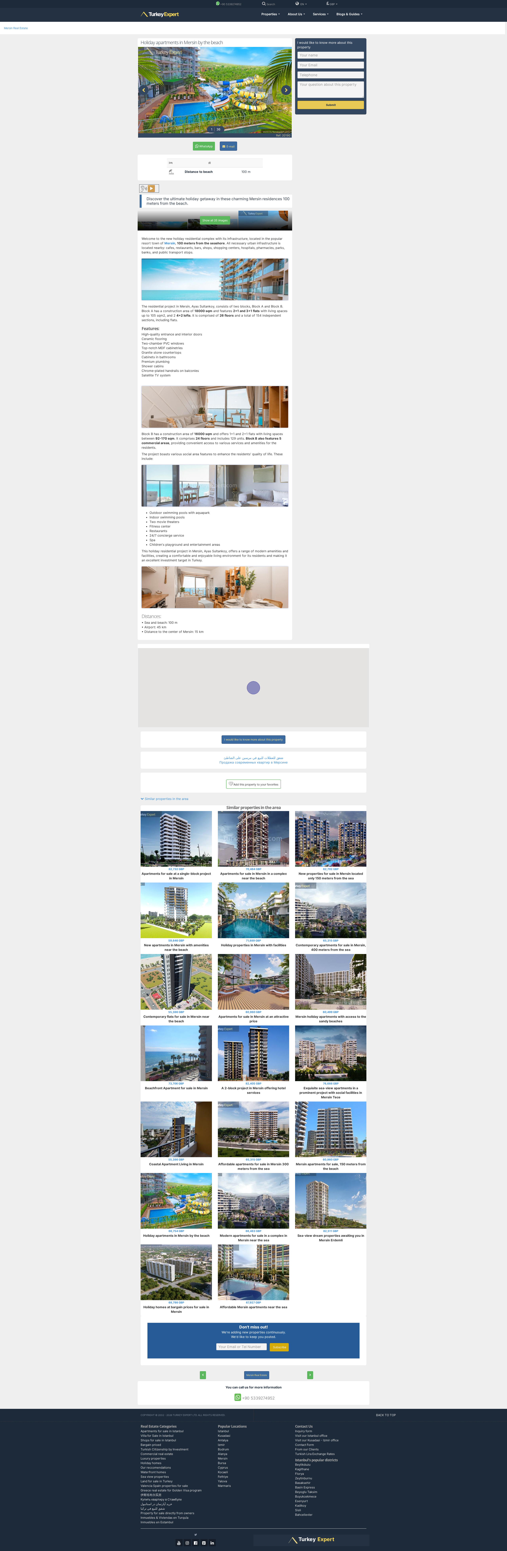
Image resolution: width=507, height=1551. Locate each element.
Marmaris (224, 1486)
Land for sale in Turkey (156, 1481)
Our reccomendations (156, 1467)
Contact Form (304, 1445)
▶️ (151, 188)
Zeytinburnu (303, 1478)
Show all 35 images (215, 220)
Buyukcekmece (305, 1496)
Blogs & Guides (348, 14)
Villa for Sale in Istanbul (157, 1436)
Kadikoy (300, 1505)
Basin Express (305, 1487)
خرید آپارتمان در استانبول (156, 1504)
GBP (332, 4)
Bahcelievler (304, 1515)
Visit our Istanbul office (311, 1436)
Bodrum (223, 1449)
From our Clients (307, 1449)
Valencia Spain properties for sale (164, 1486)
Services (320, 14)
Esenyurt (301, 1501)
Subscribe (279, 1347)
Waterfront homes (153, 1472)
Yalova (222, 1481)
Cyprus (223, 1467)
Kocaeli (223, 1472)
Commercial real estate (157, 1454)
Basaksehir (303, 1483)
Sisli (298, 1510)
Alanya (222, 1454)
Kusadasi (224, 1436)
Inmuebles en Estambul (157, 1522)
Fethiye (223, 1477)
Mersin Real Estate (16, 28)
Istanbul (223, 1431)
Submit (331, 105)
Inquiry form (303, 1431)
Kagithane (302, 1469)
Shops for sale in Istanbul (158, 1440)
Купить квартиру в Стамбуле (161, 1499)
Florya (299, 1474)
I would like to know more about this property (253, 739)
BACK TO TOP (386, 1415)
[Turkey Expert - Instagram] (187, 1542)
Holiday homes (151, 1463)
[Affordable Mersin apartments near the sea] (203, 1375)
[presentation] (144, 90)
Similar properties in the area (166, 799)
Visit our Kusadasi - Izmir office (317, 1440)
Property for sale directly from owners (167, 1513)
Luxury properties (153, 1458)
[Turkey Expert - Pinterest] (204, 1542)
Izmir (221, 1445)
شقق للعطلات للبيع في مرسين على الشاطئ (253, 758)
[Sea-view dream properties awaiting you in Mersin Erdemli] (310, 1375)
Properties (269, 14)
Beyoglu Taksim (306, 1492)
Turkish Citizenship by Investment (164, 1449)
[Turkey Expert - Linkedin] (212, 1542)
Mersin (223, 1458)
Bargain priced (151, 1445)
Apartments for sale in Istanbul (162, 1431)
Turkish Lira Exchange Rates (315, 1454)
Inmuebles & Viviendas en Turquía (164, 1518)
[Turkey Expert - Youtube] (179, 1542)
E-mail (230, 146)
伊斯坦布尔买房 (151, 1495)
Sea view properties (155, 1477)
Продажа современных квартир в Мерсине (253, 762)
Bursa (222, 1463)
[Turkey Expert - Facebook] (195, 1542)
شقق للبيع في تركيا (153, 1508)
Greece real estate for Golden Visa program (171, 1490)
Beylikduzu (303, 1464)
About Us (295, 14)
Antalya (223, 1440)
